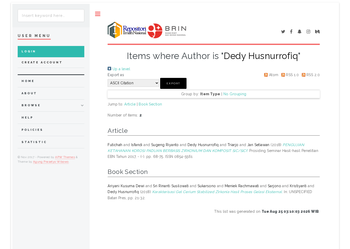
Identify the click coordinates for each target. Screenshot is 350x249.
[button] (173, 83)
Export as (116, 75)
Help (27, 117)
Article (130, 104)
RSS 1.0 (292, 75)
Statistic (34, 142)
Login (29, 51)
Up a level (120, 69)
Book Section (150, 104)
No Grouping (234, 94)
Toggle (98, 14)
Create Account (42, 62)
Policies (32, 130)
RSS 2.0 (312, 75)
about (29, 93)
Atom (273, 75)
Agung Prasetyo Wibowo (51, 161)
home (28, 81)
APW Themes (65, 157)
